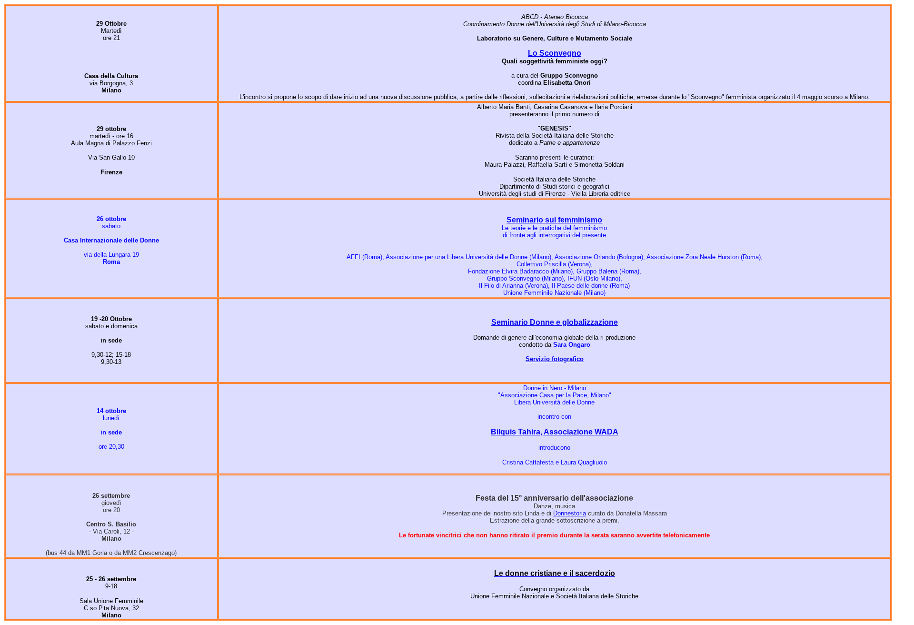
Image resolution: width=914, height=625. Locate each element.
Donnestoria (569, 513)
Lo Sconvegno (554, 53)
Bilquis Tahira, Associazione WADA (554, 432)
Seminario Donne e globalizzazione (554, 322)
